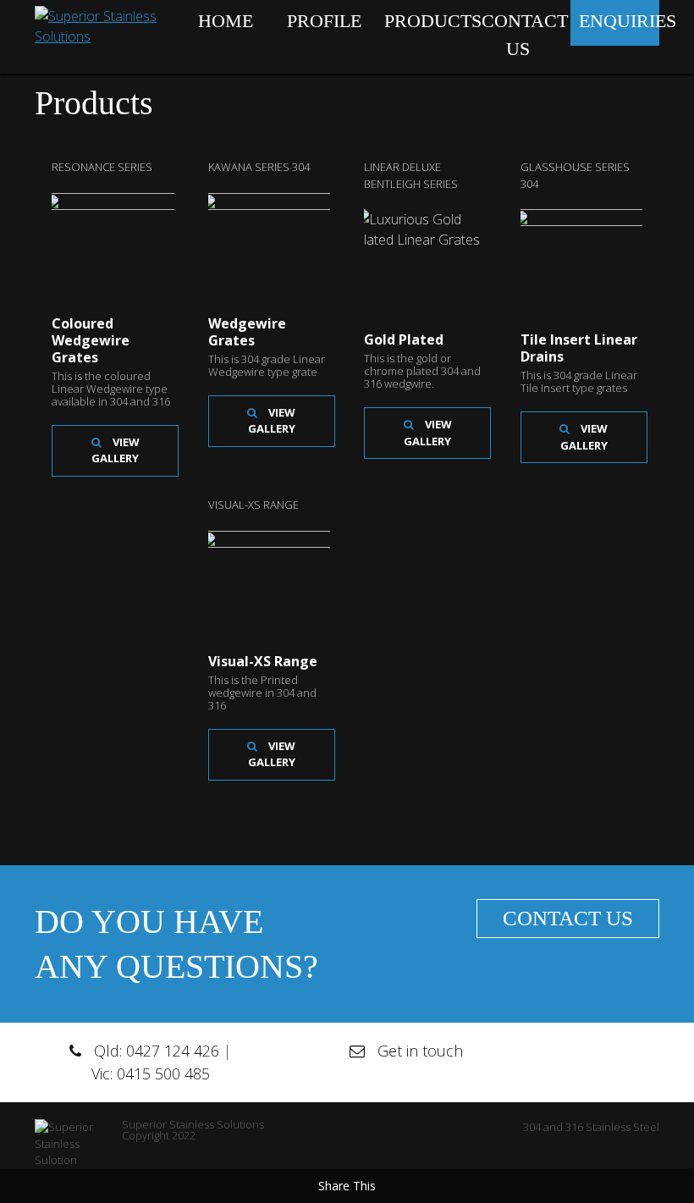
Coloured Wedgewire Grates (90, 340)
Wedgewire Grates (247, 332)
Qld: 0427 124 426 (156, 1050)
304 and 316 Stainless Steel (591, 1126)
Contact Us (522, 34)
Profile (324, 20)
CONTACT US (568, 918)
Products (424, 20)
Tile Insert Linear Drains (578, 348)
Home (225, 20)
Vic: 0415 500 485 (150, 1073)
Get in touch (420, 1050)
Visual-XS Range (262, 661)
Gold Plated (403, 339)
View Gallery (115, 450)
